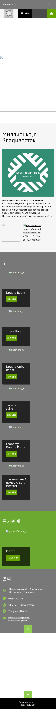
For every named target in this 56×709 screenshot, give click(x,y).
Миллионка (9, 4)
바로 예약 (13, 557)
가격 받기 (11, 299)
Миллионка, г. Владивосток (19, 137)
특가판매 (11, 521)
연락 (6, 578)
